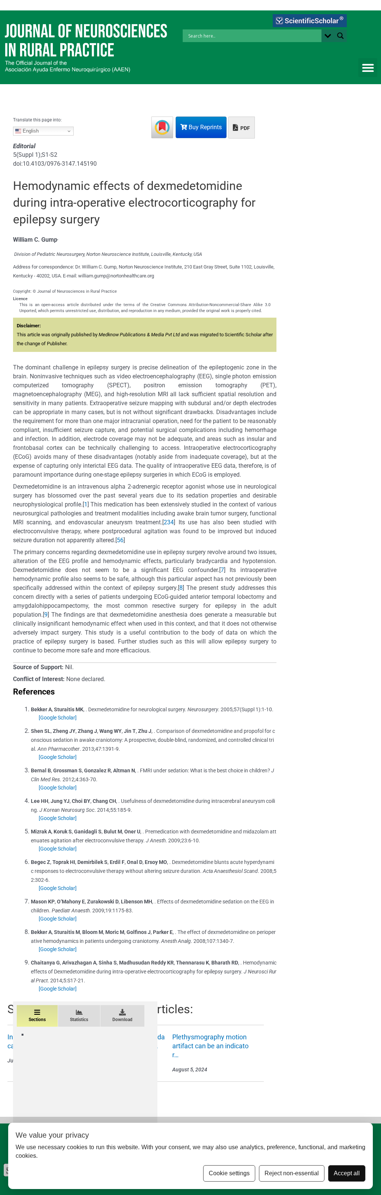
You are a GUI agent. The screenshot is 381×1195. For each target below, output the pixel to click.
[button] (367, 67)
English (30, 131)
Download (122, 1019)
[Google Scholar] (58, 718)
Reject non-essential (292, 1173)
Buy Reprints (204, 127)
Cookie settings (229, 1173)
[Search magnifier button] (340, 35)
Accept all (347, 1173)
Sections (37, 1019)
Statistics (79, 1019)
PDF (244, 128)
